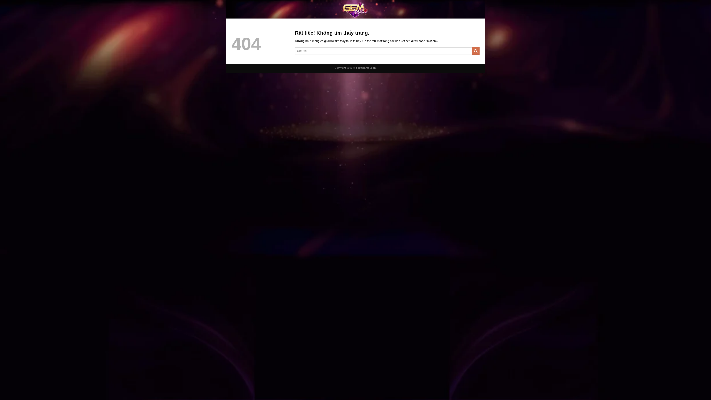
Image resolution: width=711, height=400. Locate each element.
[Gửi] (476, 50)
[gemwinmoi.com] (355, 9)
